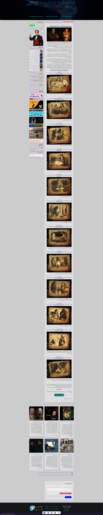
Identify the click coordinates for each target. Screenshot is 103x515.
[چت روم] (44, 513)
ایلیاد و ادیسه (56, 508)
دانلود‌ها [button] (59, 2)
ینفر (59, 45)
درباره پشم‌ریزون (66, 510)
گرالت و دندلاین (69, 45)
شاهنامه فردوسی (37, 51)
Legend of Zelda (36, 69)
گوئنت (48, 42)
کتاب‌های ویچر (69, 55)
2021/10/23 (66, 398)
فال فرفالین (47, 506)
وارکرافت (51, 508)
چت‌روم (51, 506)
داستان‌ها (49, 2)
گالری (67, 2)
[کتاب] (48, 513)
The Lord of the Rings (35, 66)
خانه (70, 2)
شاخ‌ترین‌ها (54, 2)
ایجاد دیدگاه (68, 497)
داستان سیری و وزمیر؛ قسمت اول (37, 421)
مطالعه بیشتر (71, 436)
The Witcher (37, 54)
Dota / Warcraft (36, 57)
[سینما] (51, 513)
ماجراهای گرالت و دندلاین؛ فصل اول (52, 421)
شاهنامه (46, 508)
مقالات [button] (64, 2)
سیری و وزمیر (64, 45)
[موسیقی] (58, 513)
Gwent (37, 63)
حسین (71, 398)
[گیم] (55, 513)
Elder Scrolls (37, 60)
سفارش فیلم (56, 506)
